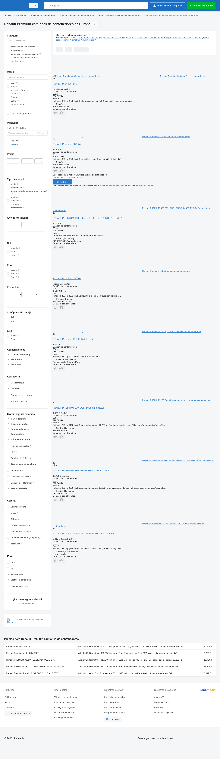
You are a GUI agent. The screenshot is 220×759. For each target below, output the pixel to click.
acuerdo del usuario (145, 185)
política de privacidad (116, 185)
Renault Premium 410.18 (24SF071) (73, 339)
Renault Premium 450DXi (67, 278)
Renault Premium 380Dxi (67, 144)
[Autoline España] (14, 5)
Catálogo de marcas (63, 717)
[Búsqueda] (47, 5)
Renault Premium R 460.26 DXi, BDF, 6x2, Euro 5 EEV (83, 533)
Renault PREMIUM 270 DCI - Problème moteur (79, 407)
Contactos (9, 707)
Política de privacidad (64, 702)
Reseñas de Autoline (64, 712)
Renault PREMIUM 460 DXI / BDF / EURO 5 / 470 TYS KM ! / (87, 218)
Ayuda (7, 702)
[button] (55, 112)
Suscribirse (62, 182)
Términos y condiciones (65, 697)
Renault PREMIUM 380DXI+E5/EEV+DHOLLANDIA (81, 470)
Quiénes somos (11, 697)
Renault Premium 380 (65, 83)
